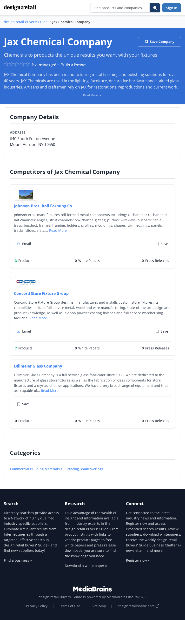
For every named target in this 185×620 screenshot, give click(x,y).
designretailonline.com (137, 606)
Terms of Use (69, 606)
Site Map (99, 606)
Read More (58, 230)
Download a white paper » (86, 565)
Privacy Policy (36, 606)
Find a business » (18, 560)
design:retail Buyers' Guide (25, 22)
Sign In (171, 8)
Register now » (138, 560)
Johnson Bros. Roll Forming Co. (43, 206)
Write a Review (73, 64)
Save (164, 243)
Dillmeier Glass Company (38, 366)
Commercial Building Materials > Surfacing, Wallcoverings (56, 469)
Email (26, 243)
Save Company (162, 41)
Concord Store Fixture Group (41, 293)
